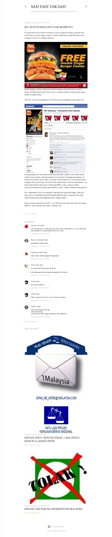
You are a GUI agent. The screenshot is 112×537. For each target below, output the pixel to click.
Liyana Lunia (36, 225)
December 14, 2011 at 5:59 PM (40, 234)
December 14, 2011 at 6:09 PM (40, 246)
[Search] (86, 6)
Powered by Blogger (57, 526)
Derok (33, 281)
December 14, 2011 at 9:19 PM (40, 288)
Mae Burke (61, 531)
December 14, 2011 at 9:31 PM (40, 300)
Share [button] (26, 214)
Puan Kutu (35, 265)
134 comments (34, 445)
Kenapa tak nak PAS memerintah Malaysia (53, 509)
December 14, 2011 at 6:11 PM (40, 259)
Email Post (33, 214)
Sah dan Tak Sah (48, 6)
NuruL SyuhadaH (37, 240)
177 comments (34, 513)
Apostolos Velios (37, 252)
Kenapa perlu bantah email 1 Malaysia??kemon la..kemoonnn (52, 439)
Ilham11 (34, 306)
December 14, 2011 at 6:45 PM (40, 275)
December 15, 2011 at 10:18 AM (40, 317)
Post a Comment (30, 321)
